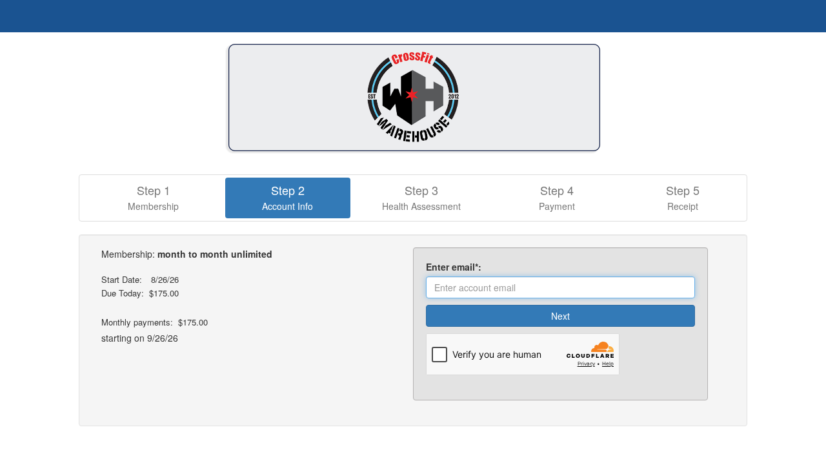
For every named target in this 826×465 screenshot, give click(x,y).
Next (560, 315)
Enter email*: (456, 266)
